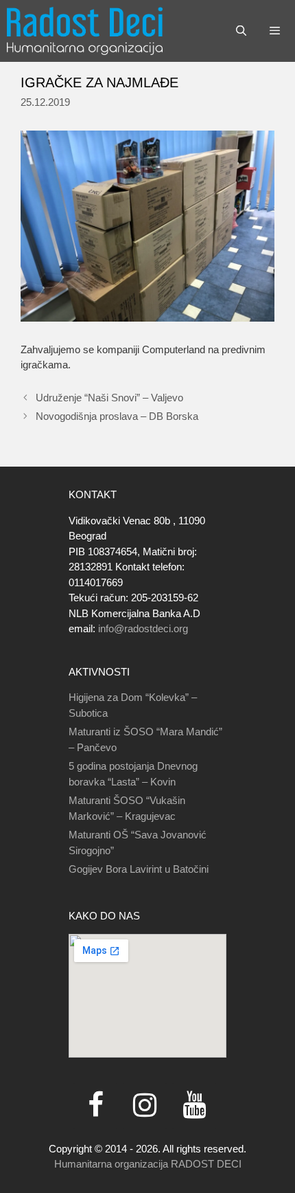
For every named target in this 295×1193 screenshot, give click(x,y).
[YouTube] (194, 1106)
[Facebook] (95, 1106)
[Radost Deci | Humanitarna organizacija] (85, 31)
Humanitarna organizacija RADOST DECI (147, 1164)
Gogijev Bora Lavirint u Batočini (139, 869)
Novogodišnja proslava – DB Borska (117, 416)
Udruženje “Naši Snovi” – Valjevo (109, 397)
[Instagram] (145, 1106)
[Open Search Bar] (240, 31)
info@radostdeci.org (143, 628)
